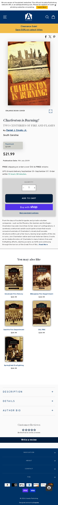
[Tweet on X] (50, 36)
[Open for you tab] (49, 487)
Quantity (28, 182)
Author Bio (12, 410)
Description (13, 392)
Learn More (42, 7)
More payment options (29, 213)
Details (9, 401)
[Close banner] (55, 5)
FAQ (29, 477)
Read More (43, 244)
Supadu (36, 503)
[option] (29, 28)
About (29, 461)
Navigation (29, 452)
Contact (29, 469)
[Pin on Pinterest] (54, 36)
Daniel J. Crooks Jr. (16, 130)
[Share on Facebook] (45, 36)
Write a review (29, 440)
